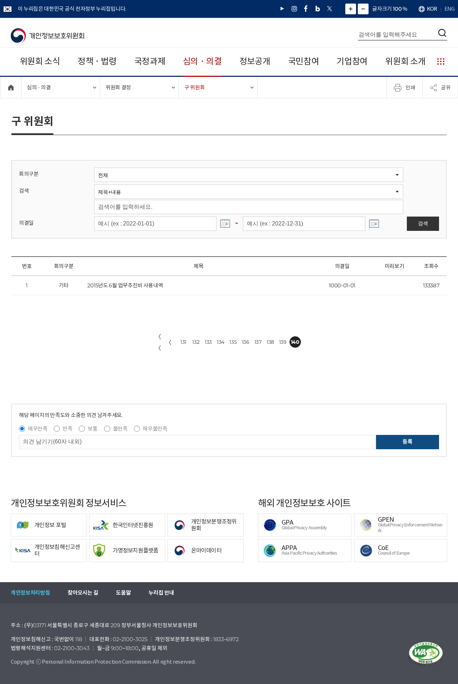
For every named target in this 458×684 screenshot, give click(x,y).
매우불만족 (155, 428)
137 (258, 342)
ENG (449, 8)
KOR (432, 8)
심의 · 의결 (202, 61)
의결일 (26, 222)
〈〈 (158, 342)
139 (283, 342)
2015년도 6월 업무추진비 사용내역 (125, 285)
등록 (407, 441)
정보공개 (255, 61)
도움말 (123, 592)
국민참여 (303, 61)
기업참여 (351, 61)
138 (270, 342)
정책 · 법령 (97, 61)
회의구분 (29, 173)
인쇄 (410, 87)
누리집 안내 (161, 592)
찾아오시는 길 (83, 592)
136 (245, 342)
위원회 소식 (40, 61)
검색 (24, 190)
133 (208, 342)
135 (233, 342)
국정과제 (149, 61)
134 (220, 342)
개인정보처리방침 (30, 592)
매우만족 (38, 428)
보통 (92, 428)
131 (183, 342)
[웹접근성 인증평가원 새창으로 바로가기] (426, 654)
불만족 (120, 428)
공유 (446, 87)
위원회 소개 (405, 61)
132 (195, 342)
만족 (67, 428)
